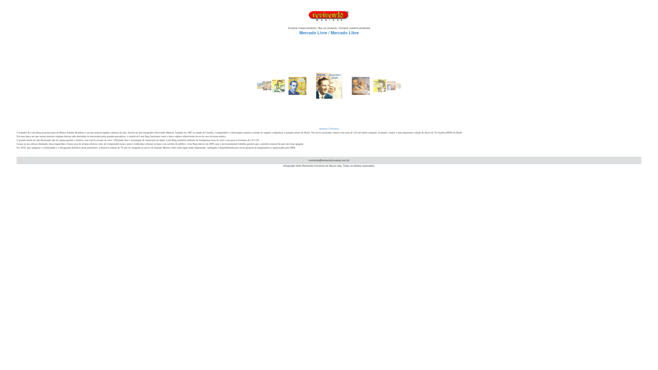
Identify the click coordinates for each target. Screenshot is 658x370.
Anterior (323, 128)
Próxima (334, 128)
